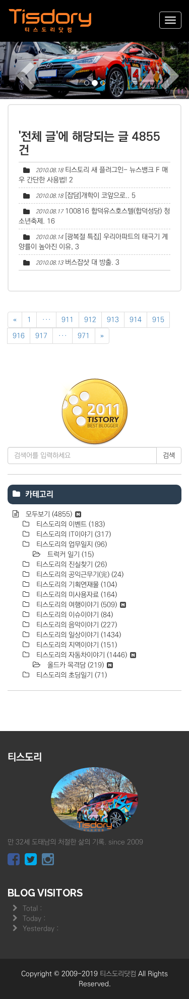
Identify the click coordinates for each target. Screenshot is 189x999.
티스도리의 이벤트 (69, 524)
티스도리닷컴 (118, 974)
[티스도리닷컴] (50, 21)
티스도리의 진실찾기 (70, 565)
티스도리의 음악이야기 (75, 625)
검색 (169, 455)
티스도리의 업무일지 (70, 544)
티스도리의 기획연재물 (75, 585)
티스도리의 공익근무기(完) (78, 575)
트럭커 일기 (69, 555)
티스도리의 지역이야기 (75, 645)
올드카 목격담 (74, 665)
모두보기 (48, 514)
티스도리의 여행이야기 (75, 605)
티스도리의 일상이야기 (77, 635)
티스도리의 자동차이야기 (80, 655)
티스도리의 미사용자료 (75, 595)
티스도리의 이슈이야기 (73, 615)
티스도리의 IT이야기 (72, 534)
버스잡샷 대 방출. (89, 262)
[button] (14, 69)
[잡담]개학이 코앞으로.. (97, 196)
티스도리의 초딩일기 (70, 675)
